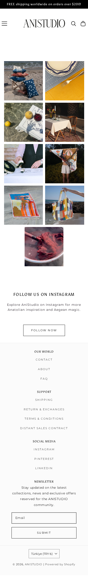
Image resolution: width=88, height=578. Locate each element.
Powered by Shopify (60, 564)
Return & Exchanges (44, 409)
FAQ (44, 378)
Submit (44, 532)
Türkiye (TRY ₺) (42, 554)
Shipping (44, 399)
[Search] (73, 24)
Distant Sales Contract (44, 428)
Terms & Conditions (44, 418)
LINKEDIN (44, 468)
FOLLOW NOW (44, 330)
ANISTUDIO (33, 564)
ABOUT (44, 369)
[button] (4, 23)
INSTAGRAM (44, 449)
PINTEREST (44, 459)
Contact (44, 359)
